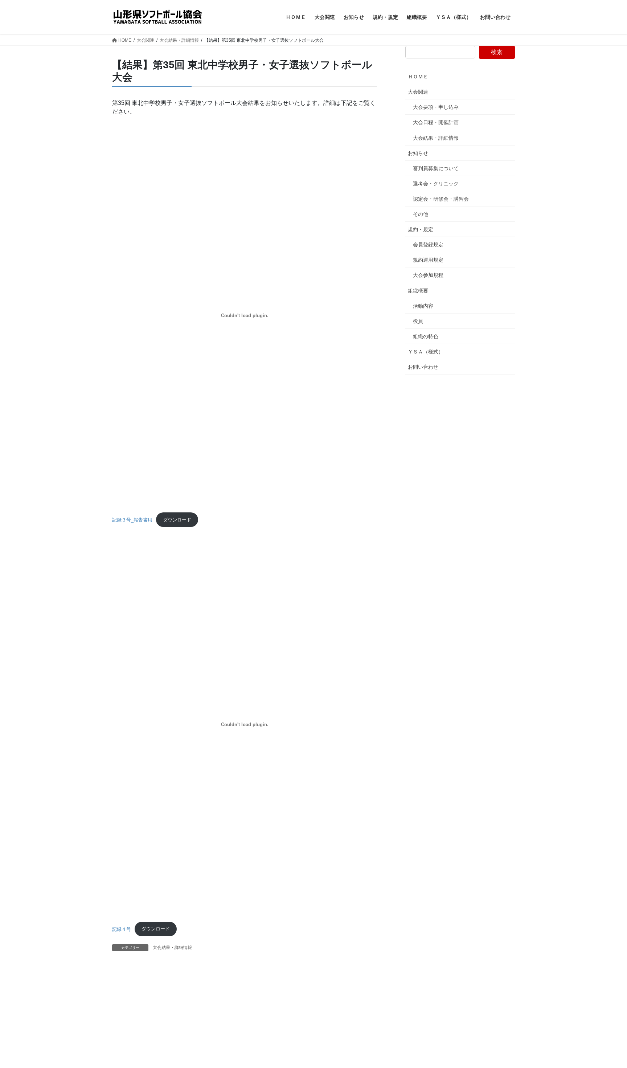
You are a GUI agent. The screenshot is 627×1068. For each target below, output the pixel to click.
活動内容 (423, 306)
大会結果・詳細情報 (172, 947)
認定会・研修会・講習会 (441, 199)
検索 (497, 52)
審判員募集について (436, 168)
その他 (420, 214)
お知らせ (418, 153)
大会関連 (418, 92)
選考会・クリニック (436, 184)
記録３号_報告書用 (132, 520)
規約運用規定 (428, 260)
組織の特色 (425, 336)
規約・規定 (420, 229)
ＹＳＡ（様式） (425, 352)
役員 (418, 321)
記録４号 (121, 929)
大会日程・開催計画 (436, 122)
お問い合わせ (423, 367)
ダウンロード (177, 520)
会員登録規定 (428, 244)
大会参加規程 (428, 275)
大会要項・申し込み (436, 107)
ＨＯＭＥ (418, 76)
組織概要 (418, 291)
